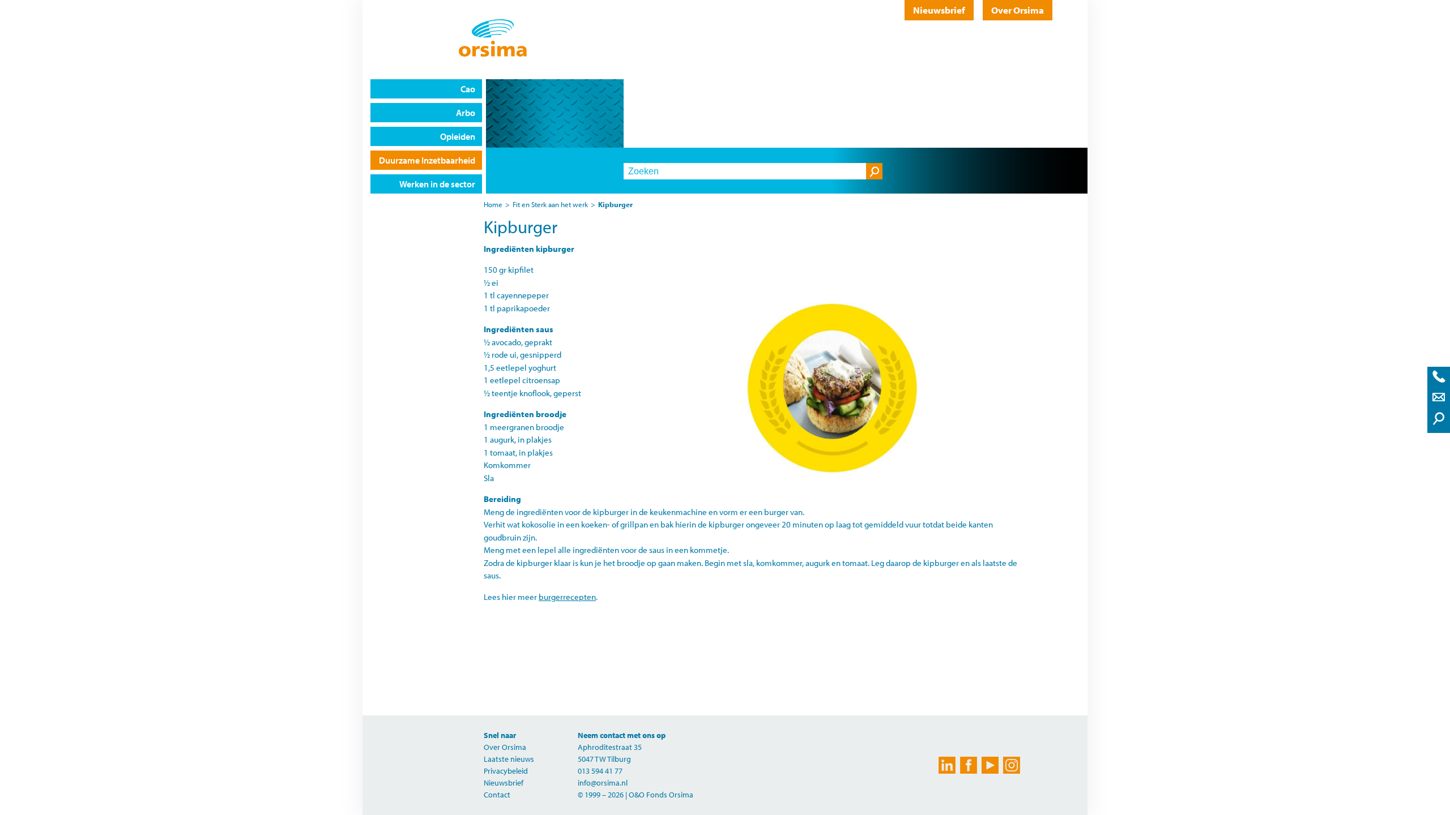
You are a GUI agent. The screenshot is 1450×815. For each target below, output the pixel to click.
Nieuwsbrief (939, 10)
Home (493, 204)
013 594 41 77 (600, 771)
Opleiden (457, 136)
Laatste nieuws (509, 759)
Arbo (465, 112)
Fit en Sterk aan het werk (550, 204)
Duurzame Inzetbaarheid (427, 160)
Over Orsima (1017, 10)
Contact (497, 795)
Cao (467, 89)
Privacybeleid (506, 771)
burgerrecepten (567, 596)
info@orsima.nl (603, 783)
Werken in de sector (437, 184)
